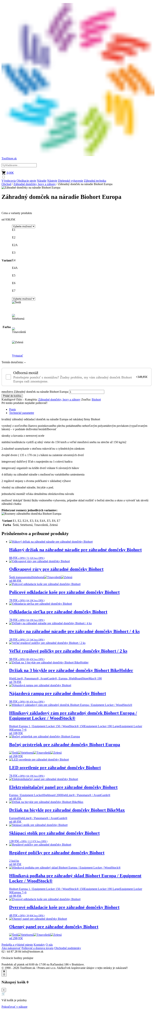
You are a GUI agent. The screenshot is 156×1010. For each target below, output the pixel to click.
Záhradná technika (95, 180)
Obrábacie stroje (26, 180)
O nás (49, 944)
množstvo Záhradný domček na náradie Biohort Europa (35, 391)
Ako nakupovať (11, 948)
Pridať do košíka (12, 395)
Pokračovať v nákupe (14, 1006)
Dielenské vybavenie (70, 180)
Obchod (6, 184)
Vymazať (17, 355)
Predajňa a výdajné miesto (17, 944)
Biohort (96, 399)
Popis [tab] (12, 409)
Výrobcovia (9, 180)
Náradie (41, 180)
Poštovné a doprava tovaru (37, 948)
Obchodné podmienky (67, 948)
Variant (7, 260)
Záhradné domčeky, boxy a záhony (35, 184)
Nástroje (52, 180)
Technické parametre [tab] (21, 412)
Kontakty (39, 944)
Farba (7, 327)
